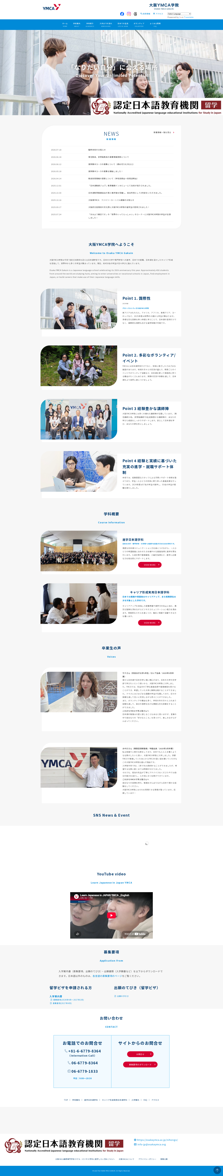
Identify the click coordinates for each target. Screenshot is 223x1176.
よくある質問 (155, 24)
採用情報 (146, 13)
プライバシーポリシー (147, 1159)
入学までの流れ (106, 24)
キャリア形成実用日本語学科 (114, 1100)
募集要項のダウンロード (140, 1064)
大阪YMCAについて (126, 1159)
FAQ (145, 1100)
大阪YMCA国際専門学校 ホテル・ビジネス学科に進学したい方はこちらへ (85, 1159)
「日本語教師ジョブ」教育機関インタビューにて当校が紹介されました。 (120, 185)
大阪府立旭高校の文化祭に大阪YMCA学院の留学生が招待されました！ (119, 207)
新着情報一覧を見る (163, 132)
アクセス (159, 13)
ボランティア (139, 24)
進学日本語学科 (91, 1100)
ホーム (65, 24)
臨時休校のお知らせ (97, 149)
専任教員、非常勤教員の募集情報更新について (108, 157)
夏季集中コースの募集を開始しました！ (105, 171)
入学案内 (135, 1100)
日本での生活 (123, 24)
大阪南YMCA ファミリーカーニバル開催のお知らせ (111, 200)
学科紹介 (90, 24)
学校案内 (76, 24)
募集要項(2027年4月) (62, 1003)
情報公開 (164, 1159)
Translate (189, 17)
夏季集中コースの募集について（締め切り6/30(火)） (111, 164)
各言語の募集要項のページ (107, 976)
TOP (66, 1100)
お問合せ (143, 1054)
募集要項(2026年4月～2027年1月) (68, 999)
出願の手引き (123, 996)
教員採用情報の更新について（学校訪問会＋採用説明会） (113, 178)
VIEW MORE (150, 564)
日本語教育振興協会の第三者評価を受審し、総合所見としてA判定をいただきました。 (125, 193)
